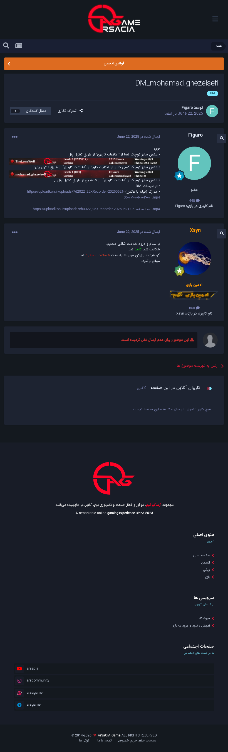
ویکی (206, 569)
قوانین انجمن (114, 63)
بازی (207, 577)
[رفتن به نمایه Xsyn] (194, 258)
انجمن (205, 562)
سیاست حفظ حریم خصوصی (136, 740)
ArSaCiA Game (109, 735)
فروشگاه (204, 618)
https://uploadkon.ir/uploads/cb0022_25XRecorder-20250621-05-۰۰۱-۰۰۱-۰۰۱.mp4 (96, 209)
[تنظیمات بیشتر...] (15, 137)
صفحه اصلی (201, 555)
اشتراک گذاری (69, 111)
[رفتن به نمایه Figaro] (212, 111)
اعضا (168, 114)
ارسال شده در (138, 137)
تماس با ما (104, 740)
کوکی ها (84, 740)
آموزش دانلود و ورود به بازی (191, 625)
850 (192, 308)
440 (192, 201)
